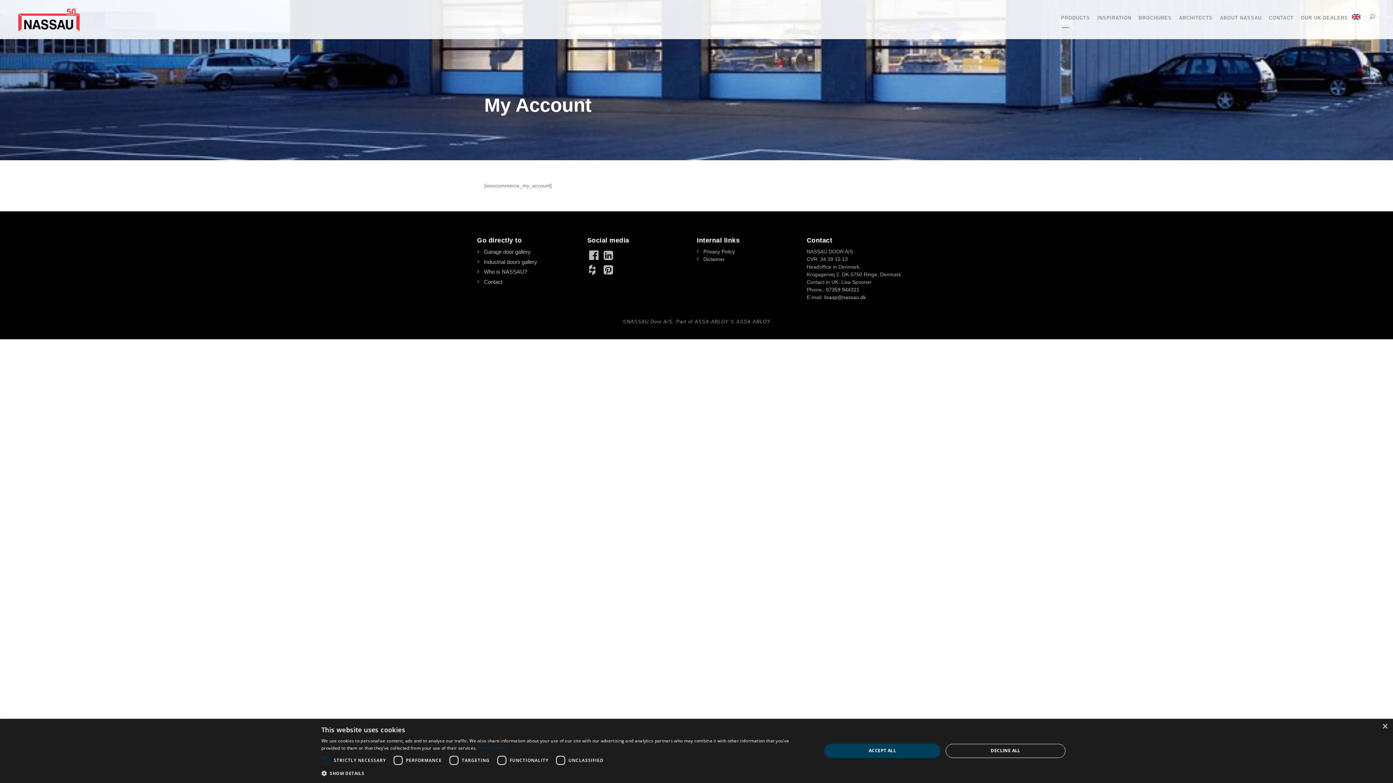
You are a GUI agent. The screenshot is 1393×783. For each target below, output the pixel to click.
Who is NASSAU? (505, 272)
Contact (1281, 18)
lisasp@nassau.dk (845, 297)
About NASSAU (1241, 18)
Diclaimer (714, 259)
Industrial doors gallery (510, 262)
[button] (564, 773)
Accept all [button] (882, 750)
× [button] (1385, 726)
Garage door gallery (507, 252)
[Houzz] (594, 269)
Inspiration (1114, 18)
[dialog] (696, 751)
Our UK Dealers (1324, 18)
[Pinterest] (609, 269)
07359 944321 (842, 290)
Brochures (1155, 18)
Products (1075, 18)
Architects (1196, 18)
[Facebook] (594, 255)
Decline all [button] (1005, 750)
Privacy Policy (719, 251)
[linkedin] (609, 255)
